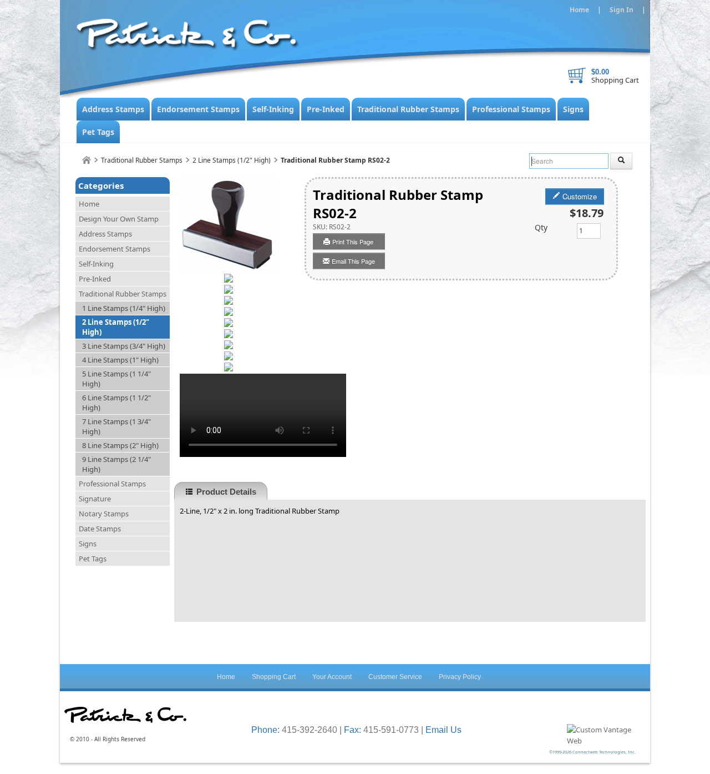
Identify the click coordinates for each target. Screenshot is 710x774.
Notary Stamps (104, 514)
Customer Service (395, 677)
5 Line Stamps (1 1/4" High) (116, 379)
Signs (573, 109)
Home (579, 9)
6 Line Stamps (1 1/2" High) (116, 403)
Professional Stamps (511, 109)
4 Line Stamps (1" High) (120, 360)
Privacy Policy (460, 677)
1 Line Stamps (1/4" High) (123, 308)
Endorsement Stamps (198, 109)
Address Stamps (113, 109)
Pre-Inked (325, 109)
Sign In (621, 9)
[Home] (86, 160)
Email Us (443, 730)
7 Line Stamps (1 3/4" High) (116, 426)
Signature (95, 499)
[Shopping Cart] (577, 75)
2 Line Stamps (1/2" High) (231, 160)
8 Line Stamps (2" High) (120, 445)
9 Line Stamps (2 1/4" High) (116, 464)
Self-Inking (273, 109)
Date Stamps (100, 529)
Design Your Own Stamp (119, 219)
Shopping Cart (615, 80)
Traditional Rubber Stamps (408, 109)
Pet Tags (98, 132)
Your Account (332, 677)
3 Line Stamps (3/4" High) (123, 346)
